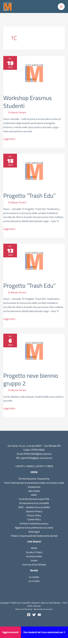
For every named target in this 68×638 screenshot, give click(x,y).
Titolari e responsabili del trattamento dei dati (34, 536)
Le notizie (34, 577)
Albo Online (34, 491)
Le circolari (34, 581)
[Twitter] (34, 614)
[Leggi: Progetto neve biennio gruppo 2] (34, 350)
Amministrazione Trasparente (34, 479)
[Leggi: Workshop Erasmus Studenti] (34, 73)
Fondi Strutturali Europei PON (34, 499)
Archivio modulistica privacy (34, 523)
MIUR (34, 548)
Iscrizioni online (34, 556)
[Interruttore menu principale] (61, 6)
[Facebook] (28, 614)
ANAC (34, 495)
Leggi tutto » (9, 139)
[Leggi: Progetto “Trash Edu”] (34, 171)
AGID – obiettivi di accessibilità (34, 507)
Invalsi (34, 560)
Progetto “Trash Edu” (29, 195)
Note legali (34, 532)
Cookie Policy (34, 519)
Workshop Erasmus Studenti (27, 101)
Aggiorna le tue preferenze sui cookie (34, 527)
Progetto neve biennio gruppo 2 (30, 379)
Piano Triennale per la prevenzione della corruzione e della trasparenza (34, 485)
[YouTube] (39, 614)
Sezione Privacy (34, 511)
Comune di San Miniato (34, 564)
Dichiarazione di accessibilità (34, 503)
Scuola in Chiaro (34, 552)
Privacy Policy (34, 515)
